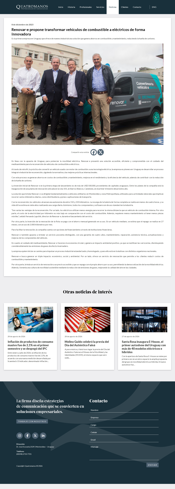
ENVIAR (152, 465)
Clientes (124, 7)
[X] (100, 152)
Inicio (60, 7)
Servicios (100, 7)
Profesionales (86, 7)
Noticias (112, 7)
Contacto (137, 7)
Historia (71, 7)
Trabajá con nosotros (32, 421)
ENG (154, 7)
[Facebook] (93, 152)
